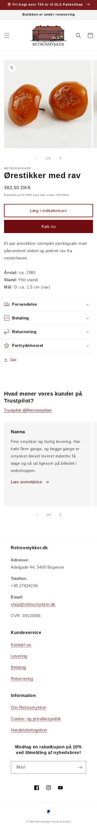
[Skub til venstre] (37, 158)
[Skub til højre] (60, 158)
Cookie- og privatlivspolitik (36, 718)
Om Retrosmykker (28, 707)
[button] (7, 35)
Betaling (18, 667)
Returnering (22, 678)
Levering (19, 656)
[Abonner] (80, 767)
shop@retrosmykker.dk (33, 604)
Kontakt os (21, 644)
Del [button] (13, 360)
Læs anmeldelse (26, 482)
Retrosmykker (43, 821)
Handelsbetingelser (29, 730)
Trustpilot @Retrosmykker (28, 410)
